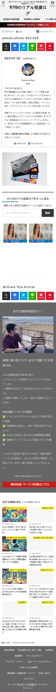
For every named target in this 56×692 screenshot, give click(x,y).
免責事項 (19, 656)
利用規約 (49, 650)
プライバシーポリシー (15, 662)
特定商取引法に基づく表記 (30, 650)
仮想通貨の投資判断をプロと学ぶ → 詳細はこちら (28, 25)
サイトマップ (29, 679)
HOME (7, 643)
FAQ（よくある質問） (29, 667)
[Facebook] (35, 143)
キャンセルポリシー (34, 656)
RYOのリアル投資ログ (28, 10)
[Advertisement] (15, 265)
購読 (47, 213)
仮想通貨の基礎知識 (11, 19)
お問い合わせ (44, 673)
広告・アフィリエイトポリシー (40, 662)
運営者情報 (9, 650)
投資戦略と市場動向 (32, 19)
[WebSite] (20, 143)
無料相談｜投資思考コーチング (21, 673)
